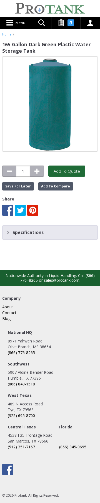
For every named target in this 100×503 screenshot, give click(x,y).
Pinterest (32, 210)
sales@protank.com (61, 280)
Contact (9, 312)
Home (6, 34)
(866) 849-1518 (21, 384)
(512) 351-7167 (21, 446)
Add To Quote (67, 171)
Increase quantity (37, 171)
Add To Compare (55, 186)
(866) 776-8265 (21, 352)
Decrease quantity (9, 171)
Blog (6, 318)
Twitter (20, 210)
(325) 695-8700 (21, 415)
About (7, 306)
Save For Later (18, 186)
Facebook (7, 210)
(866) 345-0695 (72, 446)
